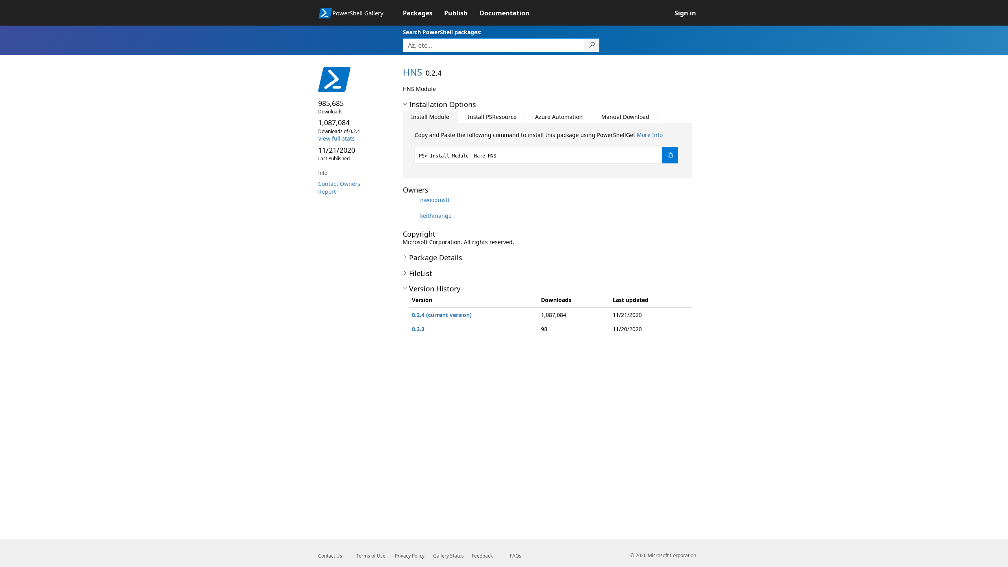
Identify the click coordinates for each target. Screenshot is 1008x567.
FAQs (515, 555)
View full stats (336, 138)
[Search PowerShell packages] (592, 45)
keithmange (436, 215)
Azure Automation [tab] (559, 116)
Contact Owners (339, 183)
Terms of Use (370, 555)
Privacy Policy (409, 555)
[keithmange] (411, 215)
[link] (423, 13)
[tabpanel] (546, 147)
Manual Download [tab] (625, 116)
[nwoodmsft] (411, 200)
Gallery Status (448, 555)
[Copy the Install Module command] (670, 155)
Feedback (482, 555)
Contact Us (330, 555)
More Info (650, 135)
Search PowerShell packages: (442, 32)
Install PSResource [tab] (492, 116)
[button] (405, 104)
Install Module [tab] (430, 116)
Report (327, 191)
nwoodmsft (435, 200)
